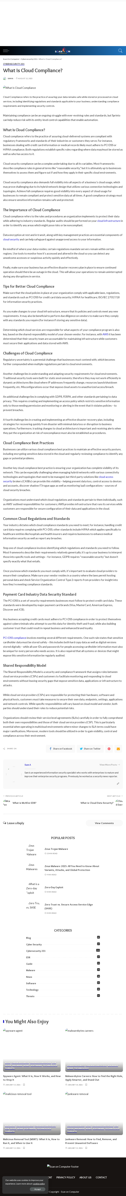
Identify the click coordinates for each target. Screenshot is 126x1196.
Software (31, 983)
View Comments (104, 823)
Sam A (10, 78)
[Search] (119, 50)
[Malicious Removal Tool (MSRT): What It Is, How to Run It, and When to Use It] (32, 1113)
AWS (105, 334)
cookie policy (39, 1183)
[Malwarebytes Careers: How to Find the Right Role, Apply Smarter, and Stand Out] (94, 1050)
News (29, 976)
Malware (30, 970)
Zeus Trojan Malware (56, 848)
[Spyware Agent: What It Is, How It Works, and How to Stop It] (32, 1050)
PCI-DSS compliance (14, 637)
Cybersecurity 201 (13, 64)
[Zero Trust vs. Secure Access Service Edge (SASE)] (33, 908)
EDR (28, 957)
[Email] (118, 749)
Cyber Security (34, 944)
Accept (37, 1189)
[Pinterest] (109, 749)
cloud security (11, 239)
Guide (29, 963)
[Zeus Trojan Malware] (33, 851)
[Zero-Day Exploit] (33, 889)
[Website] (118, 784)
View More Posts (108, 764)
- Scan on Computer (69, 1191)
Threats (30, 996)
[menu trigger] (7, 50)
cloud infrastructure (108, 220)
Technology (32, 989)
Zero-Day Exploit (54, 887)
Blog (28, 937)
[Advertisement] (63, 23)
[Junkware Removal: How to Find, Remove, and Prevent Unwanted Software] (94, 1113)
